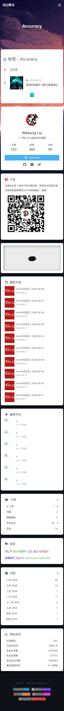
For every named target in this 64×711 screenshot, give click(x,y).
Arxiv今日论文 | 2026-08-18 (30, 383)
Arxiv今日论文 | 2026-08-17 (30, 395)
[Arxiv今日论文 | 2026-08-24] (9, 338)
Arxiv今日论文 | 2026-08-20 (30, 359)
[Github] (25, 165)
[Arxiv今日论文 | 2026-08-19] (9, 374)
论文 (30, 551)
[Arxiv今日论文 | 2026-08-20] (9, 362)
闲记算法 (8, 5)
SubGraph (31, 558)
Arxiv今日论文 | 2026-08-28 (30, 289)
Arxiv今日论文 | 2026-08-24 (30, 336)
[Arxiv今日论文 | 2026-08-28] (9, 291)
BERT (23, 551)
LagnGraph (44, 558)
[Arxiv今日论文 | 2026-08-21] (9, 350)
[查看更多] (57, 500)
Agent (20, 558)
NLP (8, 551)
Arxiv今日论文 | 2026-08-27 (30, 300)
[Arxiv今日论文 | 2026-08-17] (9, 397)
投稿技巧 (10, 558)
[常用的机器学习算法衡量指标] (16, 82)
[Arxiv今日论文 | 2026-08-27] (9, 303)
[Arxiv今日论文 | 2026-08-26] (9, 314)
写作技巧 (44, 551)
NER (15, 551)
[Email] (32, 165)
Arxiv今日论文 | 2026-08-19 (30, 371)
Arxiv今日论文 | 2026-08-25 (30, 324)
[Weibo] (39, 165)
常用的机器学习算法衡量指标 (42, 84)
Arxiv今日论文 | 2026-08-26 (30, 312)
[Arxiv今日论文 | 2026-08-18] (9, 385)
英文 (35, 551)
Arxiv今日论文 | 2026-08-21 (30, 348)
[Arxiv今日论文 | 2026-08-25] (9, 326)
